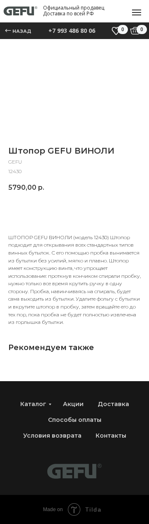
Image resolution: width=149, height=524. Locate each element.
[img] (135, 30)
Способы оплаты (74, 420)
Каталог (33, 404)
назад (21, 31)
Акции (73, 404)
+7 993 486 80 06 (71, 30)
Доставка (113, 404)
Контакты (111, 435)
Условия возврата (52, 435)
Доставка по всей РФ (68, 13)
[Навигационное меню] (136, 12)
